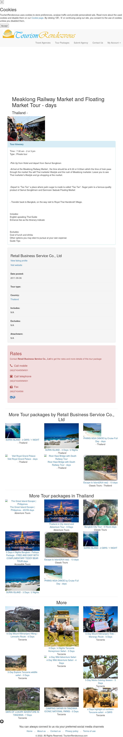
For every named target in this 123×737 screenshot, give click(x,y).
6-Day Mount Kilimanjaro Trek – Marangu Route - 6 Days (101, 635)
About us (41, 731)
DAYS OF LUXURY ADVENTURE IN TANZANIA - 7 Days (22, 713)
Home (29, 731)
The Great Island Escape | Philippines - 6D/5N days (22, 508)
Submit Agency (81, 42)
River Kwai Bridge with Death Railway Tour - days (61, 463)
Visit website (16, 265)
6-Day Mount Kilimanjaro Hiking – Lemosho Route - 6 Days (22, 635)
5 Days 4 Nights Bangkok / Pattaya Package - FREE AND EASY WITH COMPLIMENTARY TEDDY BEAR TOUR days (22, 557)
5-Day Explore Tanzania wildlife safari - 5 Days (22, 674)
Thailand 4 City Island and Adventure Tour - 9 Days (61, 525)
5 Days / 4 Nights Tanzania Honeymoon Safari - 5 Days (61, 650)
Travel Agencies (43, 42)
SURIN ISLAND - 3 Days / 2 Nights (61, 449)
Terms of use (89, 731)
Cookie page (38, 17)
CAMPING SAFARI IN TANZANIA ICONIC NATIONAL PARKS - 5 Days (61, 710)
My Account (113, 42)
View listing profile (18, 260)
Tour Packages (62, 42)
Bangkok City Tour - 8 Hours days (100, 526)
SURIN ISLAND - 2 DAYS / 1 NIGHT (22, 439)
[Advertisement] (61, 70)
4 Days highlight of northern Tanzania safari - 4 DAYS (100, 711)
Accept (4, 25)
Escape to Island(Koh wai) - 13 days (100, 482)
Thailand (14, 299)
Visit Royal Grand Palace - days (23, 458)
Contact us (55, 731)
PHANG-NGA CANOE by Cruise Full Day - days (100, 440)
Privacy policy (71, 731)
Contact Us (98, 42)
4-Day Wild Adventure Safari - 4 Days (61, 661)
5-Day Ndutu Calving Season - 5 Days (100, 682)
